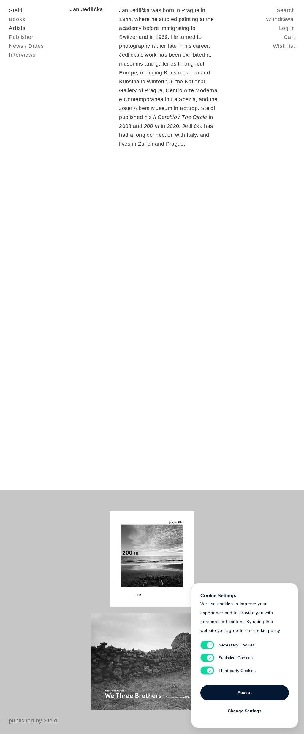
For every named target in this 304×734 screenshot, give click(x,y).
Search (286, 10)
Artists (17, 28)
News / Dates (26, 46)
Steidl (16, 10)
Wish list (284, 46)
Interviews (22, 55)
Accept (245, 692)
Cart (289, 37)
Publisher (21, 37)
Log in (287, 28)
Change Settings (245, 710)
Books (17, 19)
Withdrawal (280, 19)
